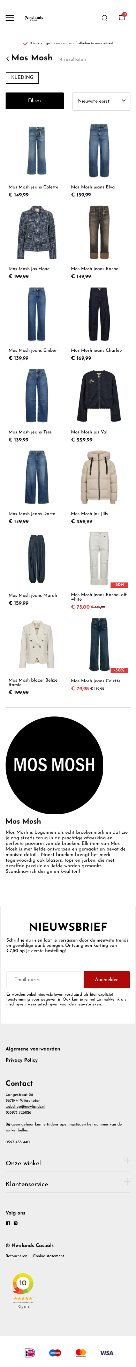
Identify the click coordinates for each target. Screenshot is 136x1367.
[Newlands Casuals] (33, 18)
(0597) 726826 (18, 1112)
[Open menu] (10, 18)
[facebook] (8, 1224)
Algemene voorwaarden (33, 1049)
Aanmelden (107, 979)
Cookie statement (48, 1256)
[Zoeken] (104, 18)
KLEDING (22, 77)
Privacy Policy (22, 1060)
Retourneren (17, 1256)
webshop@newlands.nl (25, 1107)
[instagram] (15, 1224)
